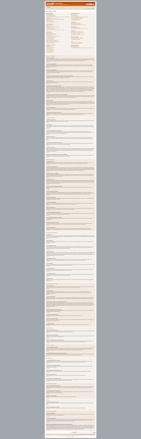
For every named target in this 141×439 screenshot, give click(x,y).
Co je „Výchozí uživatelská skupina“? (76, 19)
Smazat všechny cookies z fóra (76, 434)
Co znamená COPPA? (49, 20)
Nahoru (48, 61)
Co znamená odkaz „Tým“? (74, 20)
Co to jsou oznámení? (49, 50)
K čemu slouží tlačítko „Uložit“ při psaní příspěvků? (53, 41)
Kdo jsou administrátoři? (74, 14)
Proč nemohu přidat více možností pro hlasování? (53, 36)
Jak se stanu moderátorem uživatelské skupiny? (77, 17)
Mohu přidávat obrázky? (49, 48)
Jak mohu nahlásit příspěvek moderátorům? (52, 40)
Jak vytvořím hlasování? (49, 35)
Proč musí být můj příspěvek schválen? (51, 42)
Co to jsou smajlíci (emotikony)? (50, 47)
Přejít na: (70, 432)
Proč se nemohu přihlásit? (49, 14)
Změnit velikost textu (94, 7)
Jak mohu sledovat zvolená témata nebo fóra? (77, 38)
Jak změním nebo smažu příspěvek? (51, 33)
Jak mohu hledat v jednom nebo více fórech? (77, 31)
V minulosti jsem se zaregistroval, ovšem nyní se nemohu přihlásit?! (55, 19)
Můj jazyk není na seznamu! (50, 27)
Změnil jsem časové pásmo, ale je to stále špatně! (53, 26)
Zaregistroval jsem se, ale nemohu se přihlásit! (52, 18)
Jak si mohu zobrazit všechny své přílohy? (77, 43)
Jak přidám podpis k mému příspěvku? (51, 34)
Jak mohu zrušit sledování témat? (75, 39)
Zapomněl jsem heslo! (49, 17)
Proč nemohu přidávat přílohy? (50, 38)
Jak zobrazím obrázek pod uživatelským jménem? (53, 28)
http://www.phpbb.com (87, 419)
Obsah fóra (48, 7)
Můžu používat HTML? (49, 46)
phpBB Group (77, 414)
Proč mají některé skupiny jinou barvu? (76, 18)
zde (63, 415)
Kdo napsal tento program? (74, 46)
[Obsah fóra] (50, 4)
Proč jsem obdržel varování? (50, 39)
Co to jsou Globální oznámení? (50, 49)
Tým (71, 434)
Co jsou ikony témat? (49, 52)
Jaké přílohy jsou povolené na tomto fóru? (76, 42)
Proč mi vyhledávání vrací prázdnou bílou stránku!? (78, 33)
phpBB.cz (72, 436)
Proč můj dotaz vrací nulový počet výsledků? (77, 32)
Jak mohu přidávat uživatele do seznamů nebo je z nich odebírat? (80, 28)
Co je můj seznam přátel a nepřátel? (76, 27)
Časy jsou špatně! (48, 25)
